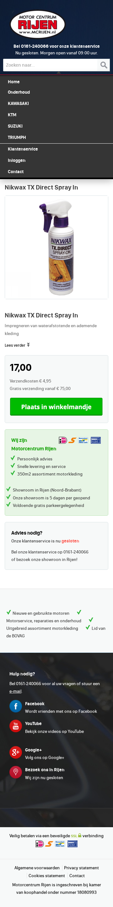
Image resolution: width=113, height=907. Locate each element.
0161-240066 (35, 46)
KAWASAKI (18, 103)
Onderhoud (19, 92)
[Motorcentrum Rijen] (37, 24)
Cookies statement (47, 875)
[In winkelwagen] (56, 406)
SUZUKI (15, 126)
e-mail (15, 691)
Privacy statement (81, 868)
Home (14, 82)
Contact (77, 875)
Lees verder (15, 345)
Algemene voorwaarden (37, 868)
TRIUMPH (17, 137)
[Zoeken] (103, 65)
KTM (12, 115)
